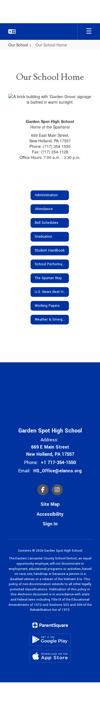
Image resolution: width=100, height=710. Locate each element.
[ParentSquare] (50, 625)
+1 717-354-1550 (58, 462)
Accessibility (50, 514)
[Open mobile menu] (89, 31)
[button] (12, 31)
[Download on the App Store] (50, 656)
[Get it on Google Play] (50, 639)
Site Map (50, 504)
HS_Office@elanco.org (57, 471)
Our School (18, 45)
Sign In (50, 524)
